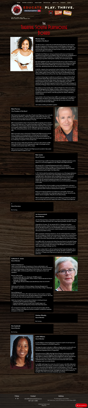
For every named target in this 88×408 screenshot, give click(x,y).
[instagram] (18, 398)
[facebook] (15, 398)
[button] (27, 3)
